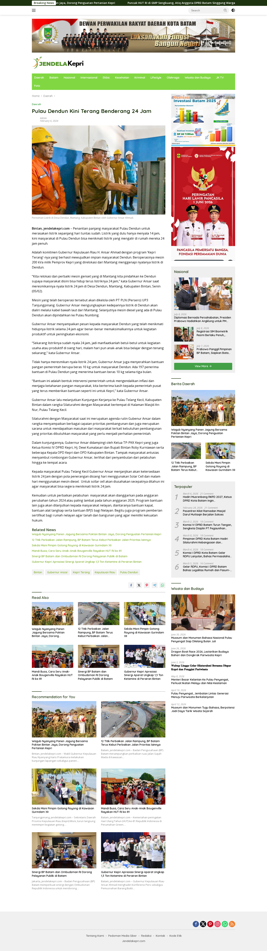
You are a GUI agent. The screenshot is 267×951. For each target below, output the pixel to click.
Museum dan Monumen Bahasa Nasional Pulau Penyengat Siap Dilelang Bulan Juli (201, 639)
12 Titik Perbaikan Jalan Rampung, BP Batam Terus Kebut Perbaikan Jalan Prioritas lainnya (91, 540)
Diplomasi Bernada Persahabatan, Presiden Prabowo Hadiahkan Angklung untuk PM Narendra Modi (202, 319)
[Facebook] (196, 924)
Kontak (160, 936)
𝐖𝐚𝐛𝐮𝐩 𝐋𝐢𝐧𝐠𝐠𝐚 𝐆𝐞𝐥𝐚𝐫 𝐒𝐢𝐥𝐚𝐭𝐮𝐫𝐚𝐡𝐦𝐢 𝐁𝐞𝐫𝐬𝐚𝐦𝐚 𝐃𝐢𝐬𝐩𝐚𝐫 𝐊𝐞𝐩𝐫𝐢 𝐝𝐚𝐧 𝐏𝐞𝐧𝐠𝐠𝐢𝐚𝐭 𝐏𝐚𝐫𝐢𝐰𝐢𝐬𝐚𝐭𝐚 (201, 667)
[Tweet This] (139, 585)
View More (202, 366)
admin (43, 118)
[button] (225, 10)
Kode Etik (175, 936)
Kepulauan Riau (105, 572)
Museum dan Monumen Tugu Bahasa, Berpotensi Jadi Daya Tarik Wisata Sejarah (203, 709)
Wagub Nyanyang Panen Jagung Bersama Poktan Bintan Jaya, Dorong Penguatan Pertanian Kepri (96, 534)
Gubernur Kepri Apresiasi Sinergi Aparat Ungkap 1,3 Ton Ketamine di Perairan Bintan (87, 562)
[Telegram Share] (155, 585)
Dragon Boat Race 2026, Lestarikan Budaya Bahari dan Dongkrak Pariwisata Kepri (200, 653)
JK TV (220, 77)
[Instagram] (217, 924)
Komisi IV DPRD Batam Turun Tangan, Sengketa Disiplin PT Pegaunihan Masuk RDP (207, 526)
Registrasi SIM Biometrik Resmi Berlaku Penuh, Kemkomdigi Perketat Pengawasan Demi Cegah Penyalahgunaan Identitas (213, 333)
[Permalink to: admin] (35, 119)
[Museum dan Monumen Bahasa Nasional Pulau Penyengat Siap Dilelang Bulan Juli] (203, 612)
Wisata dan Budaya (198, 77)
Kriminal (139, 77)
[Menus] (34, 10)
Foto (37, 86)
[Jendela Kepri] (58, 62)
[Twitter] (203, 924)
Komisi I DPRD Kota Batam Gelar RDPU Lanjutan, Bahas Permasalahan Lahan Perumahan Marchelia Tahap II (207, 554)
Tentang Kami (95, 936)
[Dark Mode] (233, 10)
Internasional (89, 77)
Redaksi (146, 936)
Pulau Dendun (129, 572)
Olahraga (173, 77)
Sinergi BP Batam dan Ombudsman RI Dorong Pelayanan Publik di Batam (79, 556)
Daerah (39, 77)
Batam (53, 77)
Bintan (38, 572)
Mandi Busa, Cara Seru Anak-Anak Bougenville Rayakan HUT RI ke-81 (77, 551)
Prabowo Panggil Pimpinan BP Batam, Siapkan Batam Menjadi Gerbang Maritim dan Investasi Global (214, 350)
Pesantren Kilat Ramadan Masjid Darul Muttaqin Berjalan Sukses (204, 512)
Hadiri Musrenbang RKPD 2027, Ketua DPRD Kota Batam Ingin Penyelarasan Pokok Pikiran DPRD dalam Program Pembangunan (207, 498)
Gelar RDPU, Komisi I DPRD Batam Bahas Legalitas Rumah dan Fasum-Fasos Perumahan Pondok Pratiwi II (206, 568)
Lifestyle (156, 77)
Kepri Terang (81, 572)
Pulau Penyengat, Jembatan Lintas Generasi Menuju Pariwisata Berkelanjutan (199, 695)
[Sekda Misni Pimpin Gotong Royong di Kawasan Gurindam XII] (145, 613)
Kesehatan (122, 77)
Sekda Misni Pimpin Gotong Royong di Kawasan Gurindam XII (71, 545)
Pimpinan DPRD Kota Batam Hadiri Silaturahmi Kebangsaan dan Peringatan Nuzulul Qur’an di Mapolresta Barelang (205, 540)
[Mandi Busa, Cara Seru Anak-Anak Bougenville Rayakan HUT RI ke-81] (52, 656)
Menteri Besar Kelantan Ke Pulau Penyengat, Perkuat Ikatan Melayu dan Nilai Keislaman (200, 681)
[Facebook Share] (131, 585)
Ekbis (106, 77)
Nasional (69, 77)
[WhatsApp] (225, 924)
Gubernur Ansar (57, 572)
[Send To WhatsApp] (162, 585)
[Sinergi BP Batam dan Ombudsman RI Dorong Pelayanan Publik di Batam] (98, 656)
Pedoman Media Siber (122, 936)
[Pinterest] (210, 924)
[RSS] (232, 924)
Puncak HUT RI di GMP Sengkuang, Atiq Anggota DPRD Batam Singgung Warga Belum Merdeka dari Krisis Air (156, 3)
